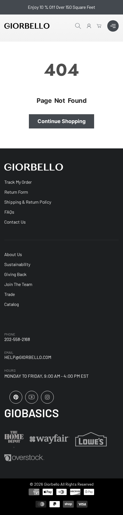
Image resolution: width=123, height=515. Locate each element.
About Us (13, 254)
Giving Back (15, 274)
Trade (9, 294)
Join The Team (18, 284)
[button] (113, 26)
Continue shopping (61, 121)
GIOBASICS (31, 413)
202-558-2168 (17, 339)
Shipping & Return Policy (27, 202)
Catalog (11, 304)
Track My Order (18, 182)
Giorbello (51, 484)
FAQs (9, 211)
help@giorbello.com (27, 357)
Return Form (16, 192)
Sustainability (17, 264)
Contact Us (15, 221)
